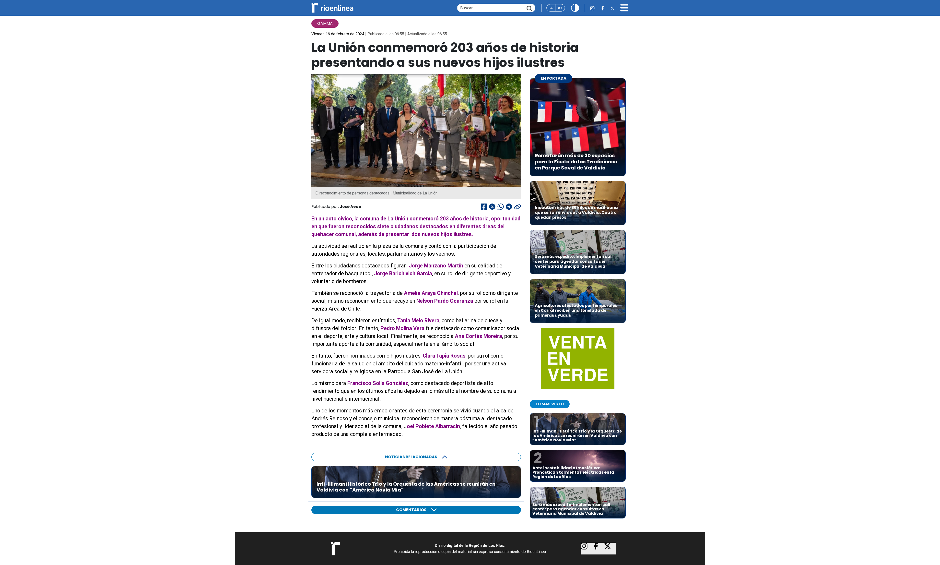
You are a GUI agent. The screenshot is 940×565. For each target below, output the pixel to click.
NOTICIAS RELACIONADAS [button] (411, 457)
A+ (560, 7)
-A (551, 7)
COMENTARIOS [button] (411, 510)
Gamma (325, 23)
